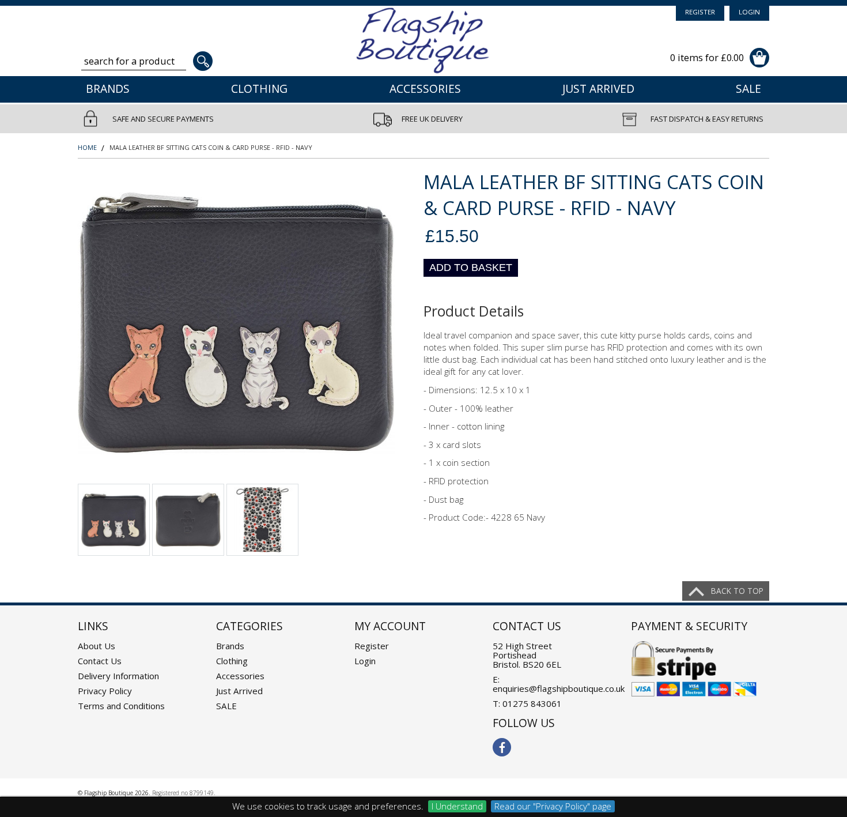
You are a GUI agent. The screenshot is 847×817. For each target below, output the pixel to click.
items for (707, 57)
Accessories (425, 88)
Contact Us (100, 661)
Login (749, 11)
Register (700, 11)
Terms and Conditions (121, 705)
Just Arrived (598, 88)
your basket (759, 57)
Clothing (259, 88)
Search (203, 61)
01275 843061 (532, 703)
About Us (96, 646)
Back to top (737, 590)
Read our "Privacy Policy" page (552, 806)
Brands (108, 88)
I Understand (457, 806)
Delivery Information (118, 676)
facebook (502, 747)
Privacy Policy (105, 690)
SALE (748, 88)
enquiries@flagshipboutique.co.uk (559, 688)
